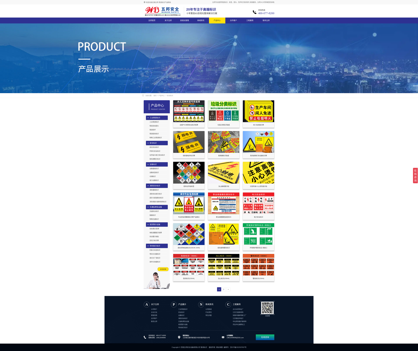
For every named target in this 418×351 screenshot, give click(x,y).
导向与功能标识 (155, 254)
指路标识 (153, 215)
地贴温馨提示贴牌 (156, 232)
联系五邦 (266, 20)
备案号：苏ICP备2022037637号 (235, 347)
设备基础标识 (154, 168)
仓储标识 (153, 176)
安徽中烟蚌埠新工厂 (239, 315)
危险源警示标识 (155, 159)
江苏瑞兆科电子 (238, 318)
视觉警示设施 (155, 224)
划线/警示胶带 (154, 229)
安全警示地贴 (154, 236)
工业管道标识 (155, 118)
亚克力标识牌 (154, 240)
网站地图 (219, 347)
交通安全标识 (154, 211)
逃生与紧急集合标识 (156, 198)
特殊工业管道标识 (156, 137)
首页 (155, 95)
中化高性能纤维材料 (239, 321)
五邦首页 (151, 20)
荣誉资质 (154, 315)
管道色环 (153, 130)
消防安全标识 (155, 186)
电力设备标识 (154, 180)
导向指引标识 (155, 246)
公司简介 (154, 309)
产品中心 (217, 20)
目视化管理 (184, 20)
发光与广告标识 (155, 258)
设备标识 (153, 164)
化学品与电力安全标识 (157, 155)
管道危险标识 (154, 134)
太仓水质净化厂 (238, 309)
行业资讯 (209, 312)
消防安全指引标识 (156, 194)
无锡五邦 (163, 11)
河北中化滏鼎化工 (239, 324)
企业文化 (154, 312)
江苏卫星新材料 (238, 312)
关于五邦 (168, 20)
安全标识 (170, 95)
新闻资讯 (200, 20)
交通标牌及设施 (156, 207)
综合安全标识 (154, 147)
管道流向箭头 (154, 126)
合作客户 (233, 20)
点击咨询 (163, 269)
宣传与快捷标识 (155, 262)
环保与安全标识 (155, 151)
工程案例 (249, 20)
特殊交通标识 (154, 219)
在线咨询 (265, 337)
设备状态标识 (154, 172)
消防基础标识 (154, 190)
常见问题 (209, 315)
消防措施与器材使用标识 (158, 202)
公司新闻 (209, 309)
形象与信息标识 (155, 250)
